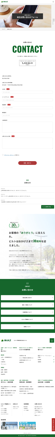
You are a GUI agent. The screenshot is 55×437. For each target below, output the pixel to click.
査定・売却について (27, 305)
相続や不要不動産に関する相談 (8, 390)
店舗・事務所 (4, 370)
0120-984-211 (27, 63)
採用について (27, 326)
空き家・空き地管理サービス (8, 393)
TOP (52, 341)
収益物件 (3, 374)
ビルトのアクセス (4, 414)
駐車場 (39, 359)
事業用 (39, 362)
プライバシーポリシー (9, 155)
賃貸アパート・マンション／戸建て (45, 356)
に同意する (11, 155)
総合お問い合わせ (27, 297)
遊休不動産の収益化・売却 (25, 386)
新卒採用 (26, 406)
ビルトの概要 (4, 408)
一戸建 (2, 359)
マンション (3, 364)
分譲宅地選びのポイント (25, 360)
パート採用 (26, 410)
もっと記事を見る (46, 207)
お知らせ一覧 (16, 406)
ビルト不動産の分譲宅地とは (26, 358)
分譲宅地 (3, 362)
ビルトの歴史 (4, 412)
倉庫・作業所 (4, 372)
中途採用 (26, 408)
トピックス (15, 408)
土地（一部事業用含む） (7, 357)
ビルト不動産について (27, 319)
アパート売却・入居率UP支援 (26, 393)
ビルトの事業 (4, 410)
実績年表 (21, 362)
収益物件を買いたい (24, 391)
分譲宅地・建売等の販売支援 (26, 389)
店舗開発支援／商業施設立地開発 (46, 386)
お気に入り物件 (53, 425)
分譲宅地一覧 (22, 355)
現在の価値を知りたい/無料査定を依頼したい (8, 387)
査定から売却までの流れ (7, 395)
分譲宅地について (27, 312)
